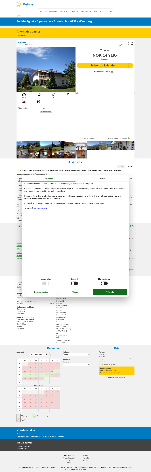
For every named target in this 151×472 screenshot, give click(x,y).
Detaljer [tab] (102, 178)
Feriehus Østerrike (23, 446)
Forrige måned (27, 354)
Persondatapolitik (69, 458)
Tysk (121, 166)
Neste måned (50, 354)
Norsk (130, 166)
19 (52, 371)
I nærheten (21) (22, 35)
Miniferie (63, 11)
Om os (85, 460)
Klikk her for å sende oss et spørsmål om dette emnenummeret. (40, 436)
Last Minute (74, 11)
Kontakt (86, 458)
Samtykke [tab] (49, 178)
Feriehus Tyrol (22, 448)
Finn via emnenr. (51, 11)
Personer (66, 362)
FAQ (69, 462)
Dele (131, 42)
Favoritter (99, 11)
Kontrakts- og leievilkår (116, 377)
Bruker (109, 11)
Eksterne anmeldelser (102, 71)
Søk (40, 11)
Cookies (69, 460)
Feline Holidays (75, 4)
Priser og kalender (103, 65)
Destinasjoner (86, 11)
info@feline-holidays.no (122, 467)
